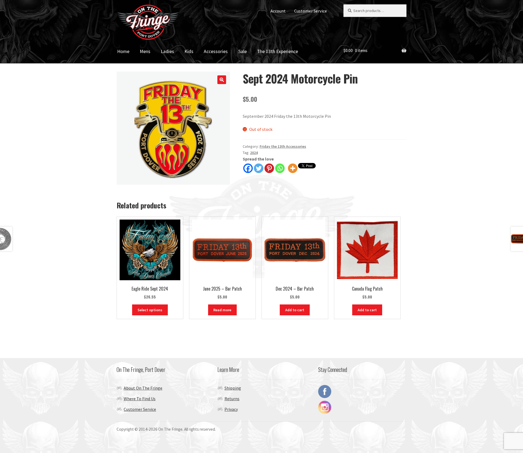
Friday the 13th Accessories (283, 146)
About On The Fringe (143, 388)
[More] (292, 168)
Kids (188, 51)
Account (278, 11)
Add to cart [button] (294, 309)
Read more (222, 309)
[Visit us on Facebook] (362, 391)
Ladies (167, 51)
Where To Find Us (140, 398)
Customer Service (310, 11)
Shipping (232, 388)
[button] (221, 79)
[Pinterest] (269, 168)
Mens (145, 51)
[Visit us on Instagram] (362, 407)
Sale (242, 51)
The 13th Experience (277, 51)
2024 (254, 152)
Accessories (216, 51)
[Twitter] (258, 168)
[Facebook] (248, 168)
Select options (150, 309)
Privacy (231, 409)
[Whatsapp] (280, 168)
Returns (231, 398)
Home (123, 51)
